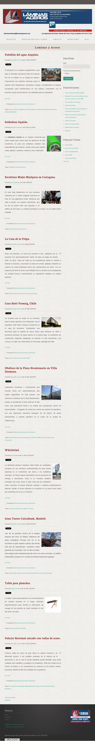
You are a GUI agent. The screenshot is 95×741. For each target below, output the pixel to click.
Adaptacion (23, 109)
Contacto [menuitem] (57, 39)
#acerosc (34, 109)
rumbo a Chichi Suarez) (56, 18)
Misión (6, 715)
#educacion (53, 109)
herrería (17, 167)
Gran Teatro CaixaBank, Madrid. (25, 518)
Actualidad (21, 686)
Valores (7, 719)
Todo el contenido (10, 697)
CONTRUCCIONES (35, 437)
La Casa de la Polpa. (17, 239)
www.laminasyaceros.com (59, 28)
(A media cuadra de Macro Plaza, (58, 16)
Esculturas (17, 229)
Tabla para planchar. (18, 583)
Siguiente (7, 700)
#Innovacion (23, 293)
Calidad (26, 686)
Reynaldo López (15, 60)
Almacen (20, 573)
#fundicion (8, 689)
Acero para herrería (28, 573)
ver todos (66, 161)
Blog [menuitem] (87, 39)
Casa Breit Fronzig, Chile (20, 303)
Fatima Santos (15, 588)
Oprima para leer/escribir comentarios (24, 104)
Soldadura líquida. (16, 122)
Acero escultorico (32, 293)
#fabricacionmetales (43, 109)
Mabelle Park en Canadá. (72, 127)
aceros (68, 155)
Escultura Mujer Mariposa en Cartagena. (30, 177)
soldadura (12, 167)
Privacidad (8, 717)
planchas (17, 628)
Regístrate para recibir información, (15, 725)
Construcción (13, 686)
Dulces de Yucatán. (70, 120)
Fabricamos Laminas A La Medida (70, 30)
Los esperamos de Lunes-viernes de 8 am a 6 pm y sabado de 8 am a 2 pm (67, 33)
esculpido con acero (27, 508)
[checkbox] (76, 73)
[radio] (76, 73)
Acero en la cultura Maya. (72, 124)
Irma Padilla (14, 182)
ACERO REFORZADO (11, 112)
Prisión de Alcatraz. (70, 105)
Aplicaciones (32, 686)
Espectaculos (13, 573)
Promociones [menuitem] (73, 39)
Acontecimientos (25, 437)
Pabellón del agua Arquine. (22, 54)
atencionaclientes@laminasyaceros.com (17, 33)
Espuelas (67, 131)
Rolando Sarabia (15, 127)
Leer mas (7, 99)
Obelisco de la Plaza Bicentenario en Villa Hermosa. (31, 369)
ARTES (29, 109)
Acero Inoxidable (71, 151)
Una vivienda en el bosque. (72, 102)
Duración (23, 628)
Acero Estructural (14, 109)
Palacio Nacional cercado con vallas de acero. (32, 638)
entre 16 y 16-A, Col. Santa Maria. (60, 14)
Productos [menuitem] (11, 39)
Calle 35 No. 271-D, (55, 12)
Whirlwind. (12, 450)
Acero (68, 145)
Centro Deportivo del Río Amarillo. (75, 93)
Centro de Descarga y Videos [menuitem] (34, 39)
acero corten (13, 358)
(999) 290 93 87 (61, 25)
